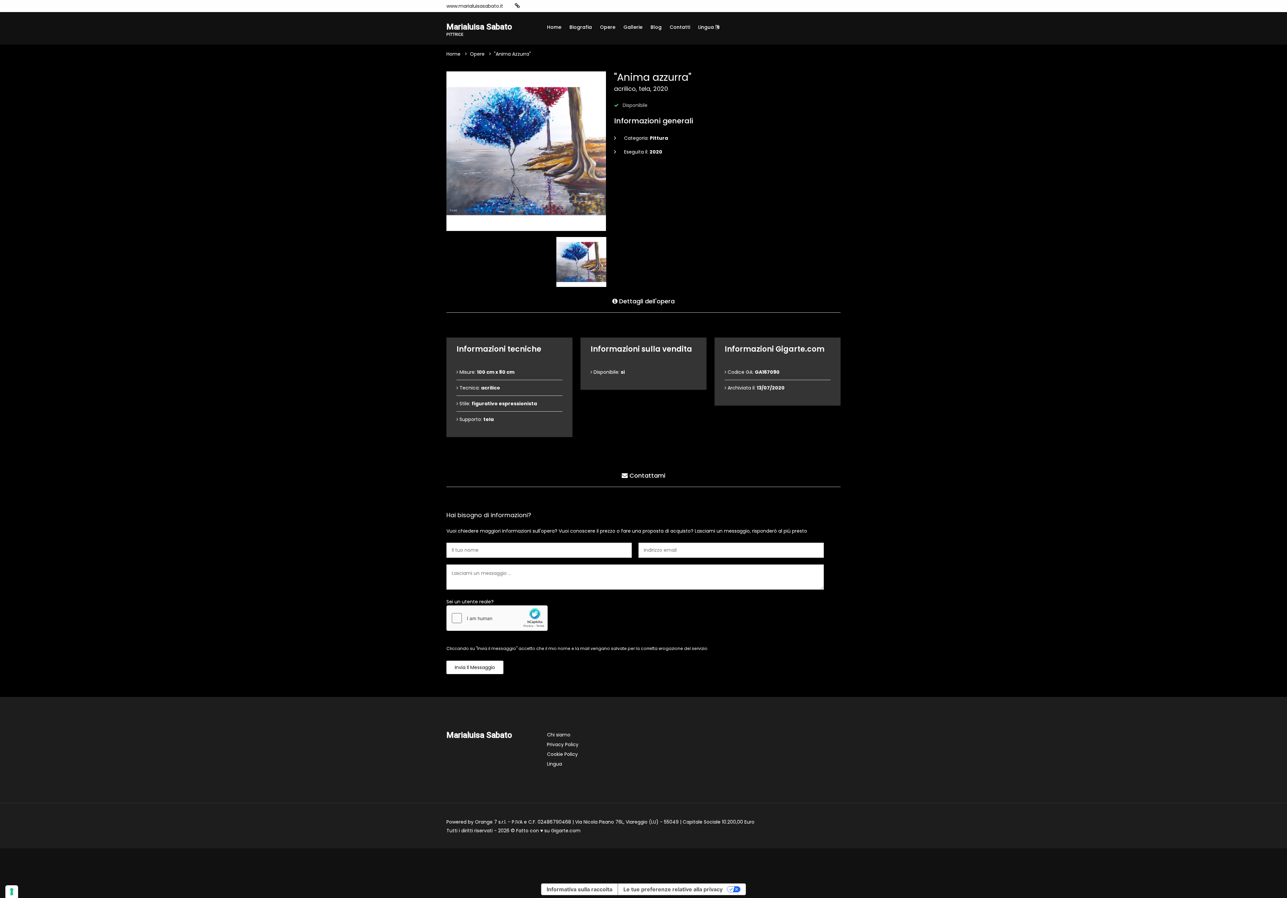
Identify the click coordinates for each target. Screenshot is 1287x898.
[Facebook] (538, 6)
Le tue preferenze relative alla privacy (673, 889)
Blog (656, 27)
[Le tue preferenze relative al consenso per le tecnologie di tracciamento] (11, 891)
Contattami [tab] (646, 475)
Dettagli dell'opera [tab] (646, 301)
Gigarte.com (565, 830)
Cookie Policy (562, 754)
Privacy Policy (562, 744)
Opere (607, 27)
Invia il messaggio (475, 667)
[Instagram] (528, 6)
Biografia (580, 27)
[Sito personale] (517, 6)
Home (554, 27)
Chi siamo (558, 734)
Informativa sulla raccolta (579, 889)
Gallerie (632, 27)
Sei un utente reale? (470, 601)
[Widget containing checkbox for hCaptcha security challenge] (497, 618)
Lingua (706, 27)
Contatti (680, 27)
